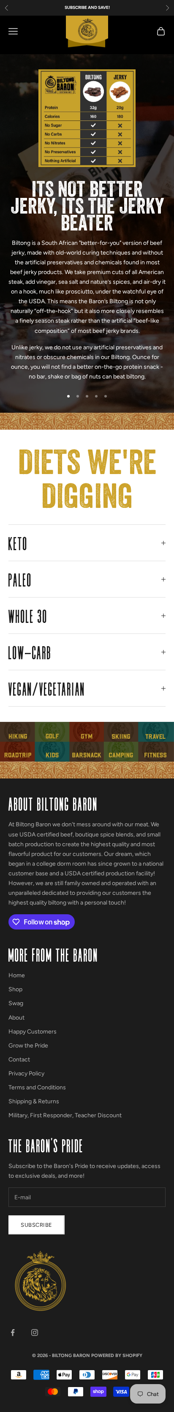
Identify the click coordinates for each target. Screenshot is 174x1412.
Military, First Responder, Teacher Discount (65, 1115)
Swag (15, 1003)
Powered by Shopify (116, 1355)
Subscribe (36, 1225)
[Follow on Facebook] (12, 1332)
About (16, 1017)
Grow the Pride (28, 1045)
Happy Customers (32, 1031)
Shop (15, 989)
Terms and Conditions (37, 1087)
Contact (19, 1059)
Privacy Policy (26, 1073)
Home (16, 975)
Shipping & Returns (33, 1101)
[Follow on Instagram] (34, 1332)
